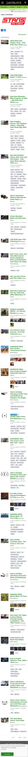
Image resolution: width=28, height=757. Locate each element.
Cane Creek (16, 451)
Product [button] (19, 7)
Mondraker (18, 142)
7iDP (12, 174)
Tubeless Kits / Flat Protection (17, 67)
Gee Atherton (22, 433)
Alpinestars (21, 453)
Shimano (13, 525)
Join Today (19, 9)
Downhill (19, 178)
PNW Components (15, 183)
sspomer (17, 222)
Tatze (17, 464)
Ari (15, 145)
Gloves (22, 149)
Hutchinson (23, 451)
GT (11, 527)
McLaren (19, 145)
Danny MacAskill (14, 556)
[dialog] (14, 750)
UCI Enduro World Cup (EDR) (17, 529)
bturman (17, 625)
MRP (21, 563)
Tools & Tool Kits (14, 408)
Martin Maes (20, 531)
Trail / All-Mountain (15, 180)
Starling (23, 140)
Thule (25, 458)
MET (17, 460)
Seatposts (13, 113)
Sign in (24, 9)
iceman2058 (18, 47)
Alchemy (13, 231)
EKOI (12, 58)
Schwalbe (16, 527)
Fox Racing (21, 147)
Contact (7, 743)
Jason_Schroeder (19, 203)
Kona (12, 136)
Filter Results (22, 34)
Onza (18, 458)
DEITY (12, 86)
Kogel (16, 53)
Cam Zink (13, 60)
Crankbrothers (22, 460)
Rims (18, 270)
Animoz (12, 189)
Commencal (17, 51)
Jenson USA (13, 62)
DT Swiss (22, 136)
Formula (18, 140)
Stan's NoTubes (14, 65)
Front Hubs (13, 208)
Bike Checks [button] (4, 7)
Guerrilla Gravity (19, 172)
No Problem (7, 754)
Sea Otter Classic (18, 229)
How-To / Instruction (15, 673)
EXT (21, 111)
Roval (16, 138)
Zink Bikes (18, 60)
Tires (24, 111)
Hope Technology (20, 84)
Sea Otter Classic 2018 (16, 631)
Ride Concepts (20, 462)
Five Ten (12, 172)
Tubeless (13, 149)
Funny (19, 565)
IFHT (16, 669)
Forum (25, 7)
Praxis (15, 58)
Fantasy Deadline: (19, 11)
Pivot (12, 455)
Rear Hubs (13, 115)
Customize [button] (3, 749)
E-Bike (12, 69)
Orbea (12, 145)
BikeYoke (21, 88)
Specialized (13, 90)
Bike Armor (13, 462)
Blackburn (13, 563)
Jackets (16, 176)
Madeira (12, 533)
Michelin (16, 136)
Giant (18, 563)
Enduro (24, 178)
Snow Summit (20, 340)
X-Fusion (20, 559)
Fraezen (19, 62)
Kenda (22, 455)
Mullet (20, 464)
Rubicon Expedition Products (17, 233)
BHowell (17, 243)
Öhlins (22, 56)
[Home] (13, 2)
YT (21, 51)
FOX (14, 84)
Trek (12, 227)
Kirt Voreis (13, 285)
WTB (12, 229)
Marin (12, 51)
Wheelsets (13, 210)
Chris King (21, 138)
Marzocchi (21, 556)
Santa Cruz (16, 227)
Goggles (18, 149)
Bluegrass (13, 140)
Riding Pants (13, 178)
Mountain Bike (13, 743)
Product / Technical (15, 467)
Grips (12, 176)
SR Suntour (16, 455)
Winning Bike (13, 531)
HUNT (12, 53)
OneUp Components (15, 56)
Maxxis (20, 86)
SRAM (12, 169)
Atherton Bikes (22, 185)
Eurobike (13, 460)
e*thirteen (16, 111)
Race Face (21, 58)
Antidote (12, 187)
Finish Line (13, 248)
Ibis (17, 487)
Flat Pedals (21, 65)
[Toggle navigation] (2, 2)
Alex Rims (13, 458)
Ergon (12, 453)
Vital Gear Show (19, 187)
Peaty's (12, 464)
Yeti (22, 552)
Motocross (20, 743)
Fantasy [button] (12, 7)
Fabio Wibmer (14, 559)
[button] (2, 30)
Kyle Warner (21, 485)
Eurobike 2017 (23, 731)
